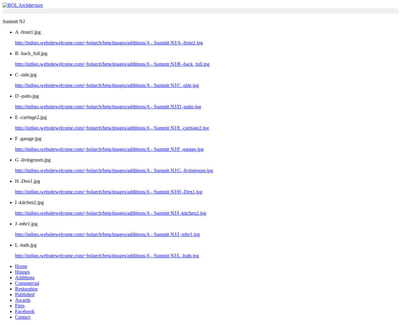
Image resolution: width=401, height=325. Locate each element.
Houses (22, 272)
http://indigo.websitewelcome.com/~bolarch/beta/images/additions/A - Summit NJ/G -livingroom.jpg (114, 170)
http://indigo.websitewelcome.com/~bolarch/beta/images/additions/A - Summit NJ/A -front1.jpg (109, 42)
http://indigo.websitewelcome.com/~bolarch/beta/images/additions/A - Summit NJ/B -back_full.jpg (112, 64)
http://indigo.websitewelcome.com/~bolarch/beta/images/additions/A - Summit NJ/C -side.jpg (107, 85)
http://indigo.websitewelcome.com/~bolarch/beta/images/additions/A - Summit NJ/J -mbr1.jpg (107, 234)
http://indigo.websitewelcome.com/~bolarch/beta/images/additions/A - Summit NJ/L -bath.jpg (107, 255)
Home (21, 266)
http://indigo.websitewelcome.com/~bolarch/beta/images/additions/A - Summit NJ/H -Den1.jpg (108, 191)
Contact (22, 317)
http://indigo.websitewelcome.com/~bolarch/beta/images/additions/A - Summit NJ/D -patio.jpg (108, 106)
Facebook (24, 311)
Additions (24, 277)
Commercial (27, 283)
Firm (19, 305)
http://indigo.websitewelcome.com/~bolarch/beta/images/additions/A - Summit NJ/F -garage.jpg (109, 149)
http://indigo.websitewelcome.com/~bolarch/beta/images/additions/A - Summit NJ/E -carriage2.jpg (112, 128)
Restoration (26, 288)
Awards (22, 300)
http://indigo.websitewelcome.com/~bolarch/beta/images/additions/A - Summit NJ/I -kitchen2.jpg (110, 213)
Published (24, 294)
